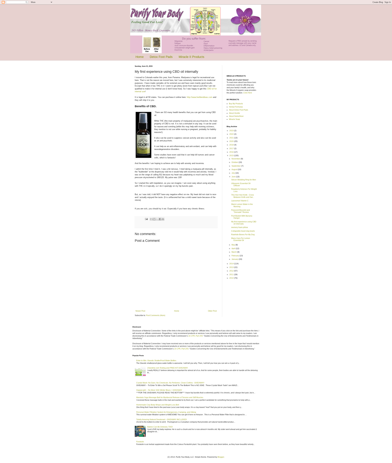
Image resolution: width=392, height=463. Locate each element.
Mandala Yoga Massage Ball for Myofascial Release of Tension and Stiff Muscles (169, 397)
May (234, 245)
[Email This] (151, 219)
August (235, 169)
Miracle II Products (191, 56)
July (233, 173)
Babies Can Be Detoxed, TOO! (160, 427)
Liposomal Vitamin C (240, 201)
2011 (231, 274)
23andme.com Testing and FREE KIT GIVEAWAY (167, 368)
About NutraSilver (236, 116)
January (235, 259)
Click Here (247, 93)
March (234, 252)
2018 (231, 145)
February (235, 256)
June (234, 177)
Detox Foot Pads (161, 56)
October (235, 162)
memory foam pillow (239, 227)
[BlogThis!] (154, 219)
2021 (231, 138)
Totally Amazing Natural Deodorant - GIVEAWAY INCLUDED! (161, 419)
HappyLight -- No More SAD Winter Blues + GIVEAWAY (159, 390)
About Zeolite (234, 113)
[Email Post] (146, 219)
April (234, 248)
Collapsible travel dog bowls (243, 231)
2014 (231, 264)
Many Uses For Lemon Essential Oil (240, 239)
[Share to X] (157, 219)
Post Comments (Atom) (155, 315)
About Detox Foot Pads (238, 110)
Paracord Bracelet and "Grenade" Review (240, 211)
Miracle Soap (234, 119)
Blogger (221, 457)
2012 (231, 271)
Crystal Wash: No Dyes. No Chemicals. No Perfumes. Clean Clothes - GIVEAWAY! (170, 383)
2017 (231, 148)
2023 (231, 131)
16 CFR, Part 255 (195, 336)
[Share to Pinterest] (162, 219)
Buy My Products (236, 104)
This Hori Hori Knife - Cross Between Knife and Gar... (242, 196)
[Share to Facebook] (160, 219)
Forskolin (140, 442)
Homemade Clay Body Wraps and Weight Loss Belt (157, 405)
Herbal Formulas (236, 107)
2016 (231, 152)
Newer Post (140, 311)
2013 (231, 267)
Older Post (212, 311)
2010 (231, 278)
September (236, 166)
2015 (231, 155)
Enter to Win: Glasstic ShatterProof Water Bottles (156, 360)
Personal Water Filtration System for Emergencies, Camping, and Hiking (166, 412)
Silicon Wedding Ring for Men (243, 180)
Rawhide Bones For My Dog (243, 234)
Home (140, 56)
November (236, 159)
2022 (231, 134)
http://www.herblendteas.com (199, 97)
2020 (231, 141)
